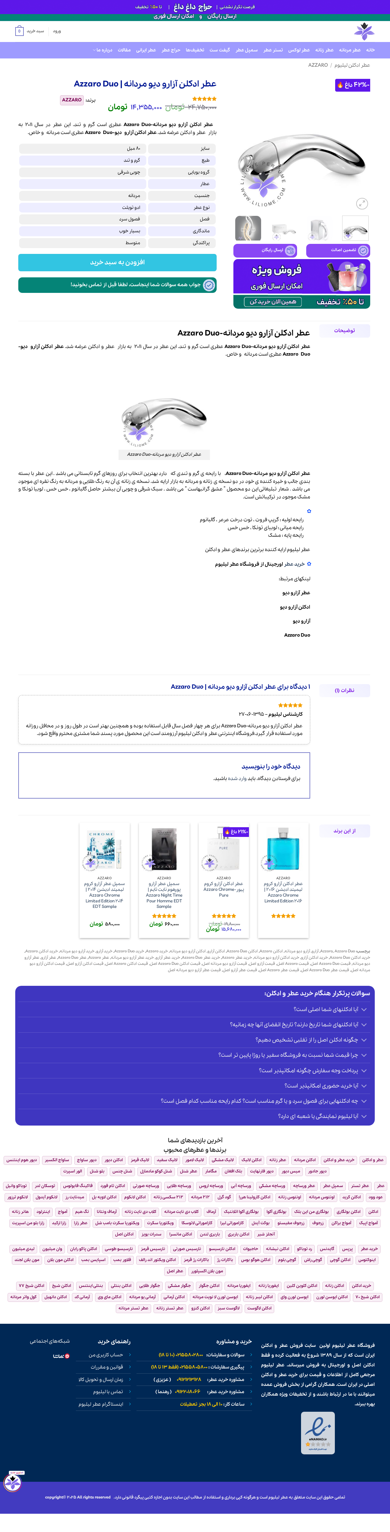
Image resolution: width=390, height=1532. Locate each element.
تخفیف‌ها (195, 50)
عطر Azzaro (98, 958)
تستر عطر (273, 50)
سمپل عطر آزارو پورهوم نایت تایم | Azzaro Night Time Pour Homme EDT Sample (164, 895)
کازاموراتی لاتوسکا (197, 1223)
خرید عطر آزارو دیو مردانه (132, 958)
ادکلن (186, 132)
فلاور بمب (122, 1260)
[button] (29, 31)
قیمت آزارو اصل (262, 964)
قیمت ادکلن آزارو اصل (85, 964)
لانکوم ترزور (17, 1197)
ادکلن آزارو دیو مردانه (188, 951)
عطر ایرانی (146, 50)
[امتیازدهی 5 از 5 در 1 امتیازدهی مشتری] (161, 98)
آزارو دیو (301, 621)
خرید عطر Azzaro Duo (201, 958)
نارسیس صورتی (187, 1249)
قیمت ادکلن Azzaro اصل (126, 964)
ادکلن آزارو (216, 951)
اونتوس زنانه (289, 1197)
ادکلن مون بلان (60, 1260)
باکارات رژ (225, 1260)
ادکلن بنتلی (121, 1286)
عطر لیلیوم (298, 549)
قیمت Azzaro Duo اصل (331, 964)
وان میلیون (52, 1249)
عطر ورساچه (304, 1186)
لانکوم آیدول (46, 1197)
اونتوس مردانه (322, 1197)
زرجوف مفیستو (291, 1223)
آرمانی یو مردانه (142, 1297)
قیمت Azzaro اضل (293, 964)
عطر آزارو (48, 958)
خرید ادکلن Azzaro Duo (350, 958)
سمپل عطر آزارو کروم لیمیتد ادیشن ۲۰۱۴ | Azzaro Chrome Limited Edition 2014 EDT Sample (104, 895)
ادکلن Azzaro (271, 951)
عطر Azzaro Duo (72, 958)
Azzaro (318, 65)
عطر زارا (80, 1223)
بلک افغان (233, 1171)
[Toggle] (364, 1010)
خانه (370, 50)
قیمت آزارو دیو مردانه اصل (224, 964)
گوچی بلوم (287, 1260)
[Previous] (359, 142)
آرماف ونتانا (107, 1212)
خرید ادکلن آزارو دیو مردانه (276, 958)
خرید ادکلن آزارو (314, 958)
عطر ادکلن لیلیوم (352, 65)
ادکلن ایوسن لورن (332, 1297)
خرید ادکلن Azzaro (41, 951)
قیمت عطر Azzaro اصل (279, 970)
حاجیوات (250, 1249)
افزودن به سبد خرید (117, 262)
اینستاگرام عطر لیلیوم (101, 1404)
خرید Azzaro (157, 951)
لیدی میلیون (23, 1249)
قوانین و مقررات (107, 1367)
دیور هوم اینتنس (21, 1160)
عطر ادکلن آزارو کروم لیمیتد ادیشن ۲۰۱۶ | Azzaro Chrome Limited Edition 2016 (283, 892)
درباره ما (104, 50)
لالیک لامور (194, 1160)
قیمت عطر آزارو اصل (240, 970)
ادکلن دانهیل (55, 1297)
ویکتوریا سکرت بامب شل (117, 1223)
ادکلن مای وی (109, 1297)
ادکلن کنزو (200, 1308)
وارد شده (237, 778)
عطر (201, 132)
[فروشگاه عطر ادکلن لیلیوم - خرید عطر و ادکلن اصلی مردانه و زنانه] (349, 31)
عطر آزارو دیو (296, 592)
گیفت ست (220, 50)
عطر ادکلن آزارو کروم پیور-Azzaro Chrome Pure (224, 889)
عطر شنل (188, 1171)
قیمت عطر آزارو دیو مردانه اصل (194, 970)
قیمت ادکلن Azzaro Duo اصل (175, 964)
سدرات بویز (151, 1234)
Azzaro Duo (297, 635)
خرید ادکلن (361, 1286)
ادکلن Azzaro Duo (242, 951)
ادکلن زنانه (334, 1286)
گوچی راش (313, 1260)
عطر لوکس (299, 50)
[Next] (239, 142)
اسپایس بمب (93, 1260)
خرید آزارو (104, 951)
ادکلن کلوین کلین (302, 1286)
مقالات (124, 50)
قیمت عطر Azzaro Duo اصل (325, 970)
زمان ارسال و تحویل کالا (101, 1379)
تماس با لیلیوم (108, 1392)
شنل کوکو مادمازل (156, 1171)
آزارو (128, 132)
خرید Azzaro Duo (129, 951)
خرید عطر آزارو (168, 958)
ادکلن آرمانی (174, 1297)
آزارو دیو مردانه (297, 951)
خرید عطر (294, 564)
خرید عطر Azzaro (237, 958)
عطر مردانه (350, 50)
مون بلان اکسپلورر (207, 1271)
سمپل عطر (247, 50)
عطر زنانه (324, 50)
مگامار (211, 1171)
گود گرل (224, 1197)
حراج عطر (170, 50)
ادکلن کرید (351, 1197)
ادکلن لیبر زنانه (259, 1297)
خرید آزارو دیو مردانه (77, 951)
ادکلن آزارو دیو (295, 607)
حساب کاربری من (106, 1355)
